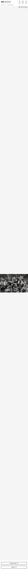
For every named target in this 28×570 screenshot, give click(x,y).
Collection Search (10, 4)
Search (23, 3)
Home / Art (3, 4)
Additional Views (13, 563)
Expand (12, 567)
